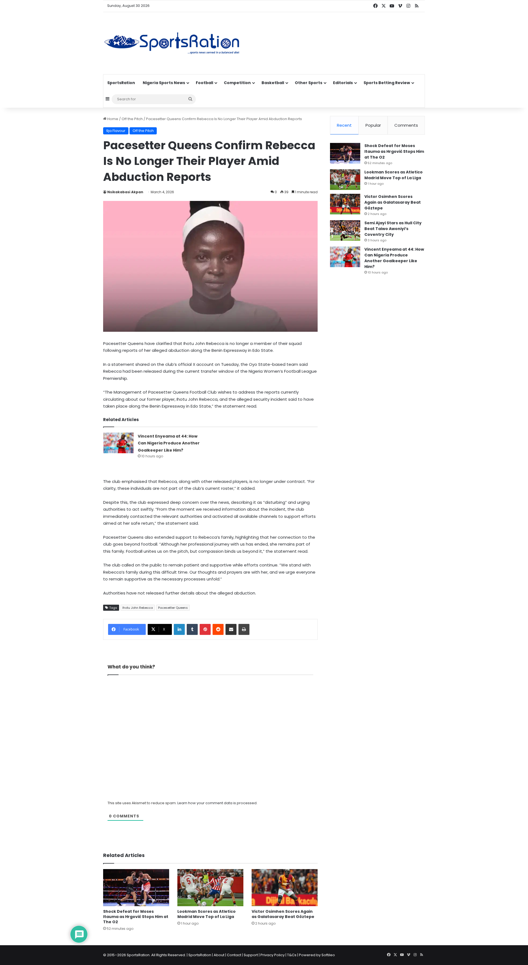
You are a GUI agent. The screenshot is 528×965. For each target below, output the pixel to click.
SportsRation (121, 82)
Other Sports (308, 82)
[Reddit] (218, 629)
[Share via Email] (231, 629)
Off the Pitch (132, 118)
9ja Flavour (115, 130)
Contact (234, 955)
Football (204, 82)
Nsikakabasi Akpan (125, 192)
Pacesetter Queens (173, 607)
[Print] (243, 629)
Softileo (328, 955)
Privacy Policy (272, 955)
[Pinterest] (205, 629)
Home (112, 118)
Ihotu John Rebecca (137, 607)
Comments (406, 125)
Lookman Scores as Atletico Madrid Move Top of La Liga (206, 914)
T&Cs (291, 955)
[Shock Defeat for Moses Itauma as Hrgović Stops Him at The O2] (136, 887)
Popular (373, 125)
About (219, 955)
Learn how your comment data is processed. (217, 803)
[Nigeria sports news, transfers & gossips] (172, 43)
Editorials (343, 82)
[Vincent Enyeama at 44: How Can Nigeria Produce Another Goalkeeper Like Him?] (118, 443)
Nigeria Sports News (164, 82)
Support (251, 955)
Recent (344, 125)
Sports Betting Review (387, 82)
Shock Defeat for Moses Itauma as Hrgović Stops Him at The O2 (135, 917)
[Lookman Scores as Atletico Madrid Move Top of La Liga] (210, 887)
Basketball (273, 82)
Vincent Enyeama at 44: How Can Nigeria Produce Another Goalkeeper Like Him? (169, 443)
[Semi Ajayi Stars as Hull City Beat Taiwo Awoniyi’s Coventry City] (345, 230)
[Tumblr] (192, 629)
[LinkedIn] (179, 629)
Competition (237, 82)
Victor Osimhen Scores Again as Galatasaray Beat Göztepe (283, 914)
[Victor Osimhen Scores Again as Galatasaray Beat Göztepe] (285, 887)
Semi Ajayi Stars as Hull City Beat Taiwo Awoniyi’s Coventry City (393, 228)
